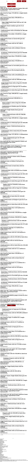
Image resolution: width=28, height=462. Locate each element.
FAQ (0, 453)
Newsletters (1, 451)
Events (1, 448)
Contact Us (1, 439)
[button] (1, 1)
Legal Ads (1, 443)
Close (1, 461)
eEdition (1, 450)
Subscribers (1, 448)
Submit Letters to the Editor (3, 440)
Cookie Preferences (2, 456)
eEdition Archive (2, 447)
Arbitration (1, 458)
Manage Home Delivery (3, 449)
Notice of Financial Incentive (3, 457)
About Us (1, 452)
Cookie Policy (2, 455)
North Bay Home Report (4, 10)
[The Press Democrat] (14, 438)
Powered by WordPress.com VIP (4, 459)
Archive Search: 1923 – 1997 (4, 446)
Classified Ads (2, 441)
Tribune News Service (4, 297)
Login (11, 6)
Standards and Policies (3, 444)
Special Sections (2, 442)
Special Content (2, 441)
